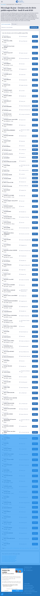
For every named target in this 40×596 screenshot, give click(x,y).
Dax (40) (22, 206)
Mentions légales (29, 593)
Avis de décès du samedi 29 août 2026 (9, 557)
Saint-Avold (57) (24, 517)
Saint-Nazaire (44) (24, 331)
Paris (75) (22, 360)
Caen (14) (23, 145)
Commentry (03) (24, 438)
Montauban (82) (24, 79)
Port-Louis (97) (24, 376)
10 (17, 548)
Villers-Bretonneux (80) (25, 105)
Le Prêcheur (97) (24, 403)
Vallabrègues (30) (24, 306)
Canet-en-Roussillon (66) (26, 239)
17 (28, 548)
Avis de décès (3, 4)
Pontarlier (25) (23, 295)
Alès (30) (22, 201)
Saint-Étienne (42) (24, 497)
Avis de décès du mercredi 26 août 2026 (9, 560)
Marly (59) (23, 141)
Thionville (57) (23, 255)
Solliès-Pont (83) (24, 85)
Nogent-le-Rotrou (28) (25, 265)
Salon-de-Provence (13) (25, 109)
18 (30, 548)
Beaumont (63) (24, 533)
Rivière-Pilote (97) (24, 408)
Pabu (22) (23, 326)
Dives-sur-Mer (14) (24, 185)
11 (18, 548)
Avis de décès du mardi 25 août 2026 (8, 561)
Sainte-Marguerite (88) (25, 502)
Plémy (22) (23, 101)
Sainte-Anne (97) (24, 53)
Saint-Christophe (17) (25, 459)
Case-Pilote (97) (24, 41)
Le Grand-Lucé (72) (24, 170)
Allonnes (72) (23, 181)
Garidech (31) (23, 190)
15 (25, 548)
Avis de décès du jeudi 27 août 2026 (8, 559)
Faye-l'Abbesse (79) (25, 351)
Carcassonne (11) (24, 486)
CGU (24, 593)
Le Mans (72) (23, 149)
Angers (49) (23, 269)
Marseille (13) (23, 96)
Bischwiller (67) (24, 544)
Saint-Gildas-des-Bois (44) (25, 166)
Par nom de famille (6, 24)
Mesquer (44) (23, 274)
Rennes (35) (23, 511)
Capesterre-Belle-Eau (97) (25, 420)
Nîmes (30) (23, 443)
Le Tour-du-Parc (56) (25, 432)
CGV (21, 593)
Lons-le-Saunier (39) (25, 538)
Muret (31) (23, 285)
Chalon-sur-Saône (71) (25, 341)
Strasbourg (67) (24, 491)
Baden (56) (23, 195)
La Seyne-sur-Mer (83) (25, 114)
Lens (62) (23, 90)
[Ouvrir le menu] (1, 1)
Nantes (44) (23, 125)
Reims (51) (23, 336)
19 (32, 548)
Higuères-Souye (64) (25, 315)
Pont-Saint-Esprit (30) (25, 227)
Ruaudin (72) (23, 157)
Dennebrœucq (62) (24, 346)
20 (33, 548)
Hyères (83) (23, 74)
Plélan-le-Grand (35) (25, 465)
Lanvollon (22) (23, 178)
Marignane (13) (24, 69)
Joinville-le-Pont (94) (25, 217)
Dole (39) (22, 63)
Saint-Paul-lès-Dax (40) (25, 356)
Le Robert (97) (24, 392)
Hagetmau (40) (24, 301)
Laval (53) (23, 174)
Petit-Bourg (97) (24, 36)
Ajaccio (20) (23, 119)
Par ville (14, 24)
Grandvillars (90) (24, 527)
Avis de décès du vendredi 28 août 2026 (9, 558)
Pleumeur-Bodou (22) (25, 58)
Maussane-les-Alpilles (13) (25, 130)
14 (23, 548)
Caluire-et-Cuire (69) (25, 279)
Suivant (36, 548)
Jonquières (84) (24, 426)
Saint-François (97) (24, 387)
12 (20, 548)
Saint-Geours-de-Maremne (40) (24, 290)
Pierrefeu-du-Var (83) (25, 233)
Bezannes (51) (23, 135)
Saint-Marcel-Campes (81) (25, 321)
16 (27, 548)
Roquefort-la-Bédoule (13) (25, 371)
